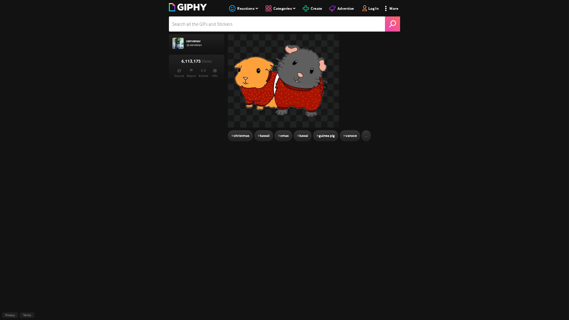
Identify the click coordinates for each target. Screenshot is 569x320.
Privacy (10, 315)
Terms (27, 315)
